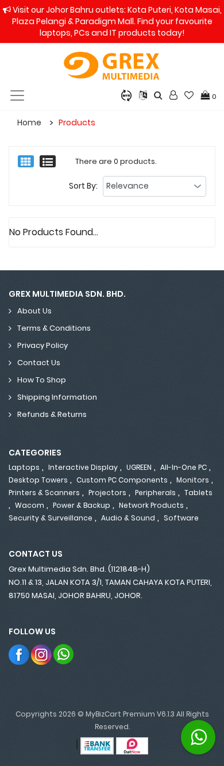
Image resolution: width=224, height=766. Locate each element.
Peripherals (155, 492)
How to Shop (41, 379)
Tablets (198, 492)
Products (77, 122)
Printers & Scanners (44, 492)
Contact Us (38, 362)
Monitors (192, 480)
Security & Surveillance (50, 518)
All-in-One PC (183, 467)
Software (181, 518)
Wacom (29, 505)
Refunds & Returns (52, 414)
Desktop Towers (38, 480)
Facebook (19, 654)
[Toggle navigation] (17, 95)
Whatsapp (64, 654)
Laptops (24, 467)
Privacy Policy (42, 345)
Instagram (41, 654)
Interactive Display (83, 467)
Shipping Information (57, 397)
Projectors (107, 492)
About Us (34, 310)
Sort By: (83, 186)
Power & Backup (81, 505)
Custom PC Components (122, 480)
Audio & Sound (128, 518)
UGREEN (139, 467)
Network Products (151, 505)
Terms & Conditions (54, 328)
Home (29, 122)
